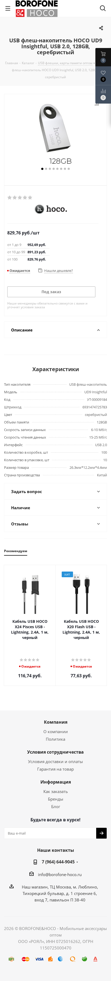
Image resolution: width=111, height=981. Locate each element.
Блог (55, 806)
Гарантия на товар (55, 769)
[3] (20, 198)
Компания (55, 722)
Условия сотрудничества (55, 752)
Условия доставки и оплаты (55, 761)
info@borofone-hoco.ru (60, 874)
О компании (55, 731)
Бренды (55, 799)
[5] (30, 198)
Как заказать (55, 791)
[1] (9, 198)
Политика (55, 739)
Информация (55, 782)
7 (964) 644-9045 (58, 862)
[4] (25, 198)
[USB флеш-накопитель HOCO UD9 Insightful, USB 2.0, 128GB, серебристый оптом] (55, 133)
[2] (15, 198)
